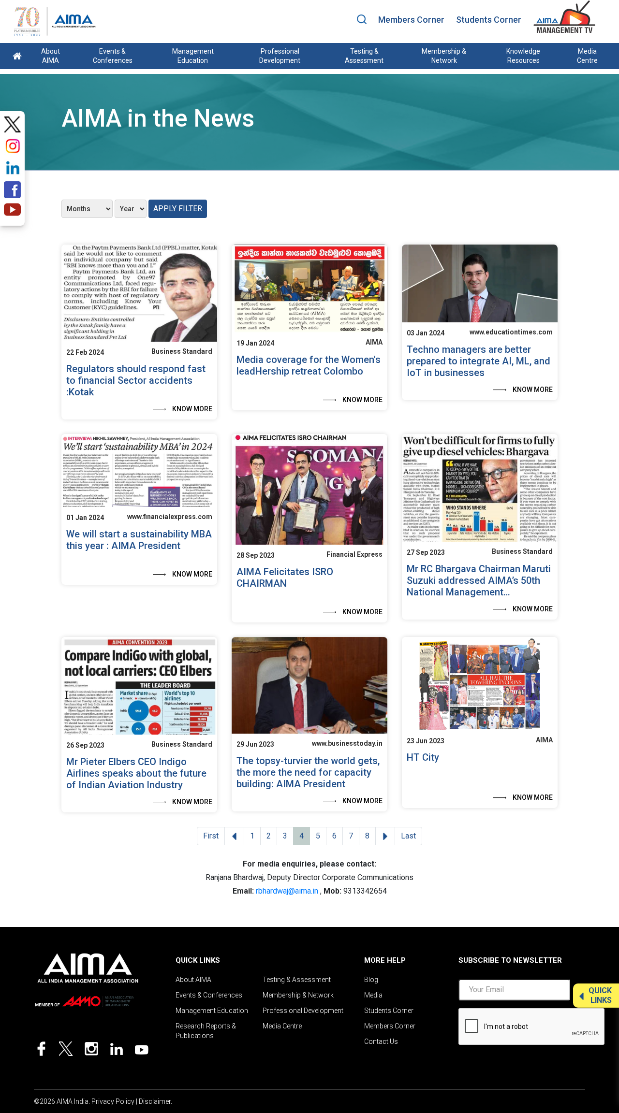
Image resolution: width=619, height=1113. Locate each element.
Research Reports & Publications (206, 1031)
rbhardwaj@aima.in (287, 891)
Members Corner (411, 19)
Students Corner (488, 19)
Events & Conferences (113, 55)
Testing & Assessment (364, 55)
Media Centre (587, 55)
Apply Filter (177, 208)
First (211, 835)
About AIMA (50, 55)
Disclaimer (155, 1101)
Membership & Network (444, 55)
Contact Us (381, 1041)
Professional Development (279, 55)
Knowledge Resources (523, 55)
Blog (371, 979)
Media (373, 995)
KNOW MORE (192, 409)
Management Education (193, 55)
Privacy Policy (112, 1101)
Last (408, 835)
